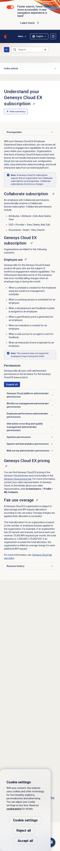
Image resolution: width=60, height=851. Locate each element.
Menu (20, 36)
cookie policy (13, 808)
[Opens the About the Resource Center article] (53, 36)
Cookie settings (25, 820)
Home (6, 49)
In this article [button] (11, 68)
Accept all (25, 841)
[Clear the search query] (45, 49)
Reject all (23, 830)
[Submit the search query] (15, 49)
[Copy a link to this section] (34, 104)
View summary (17, 111)
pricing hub (18, 479)
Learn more (27, 22)
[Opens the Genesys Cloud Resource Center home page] (5, 36)
